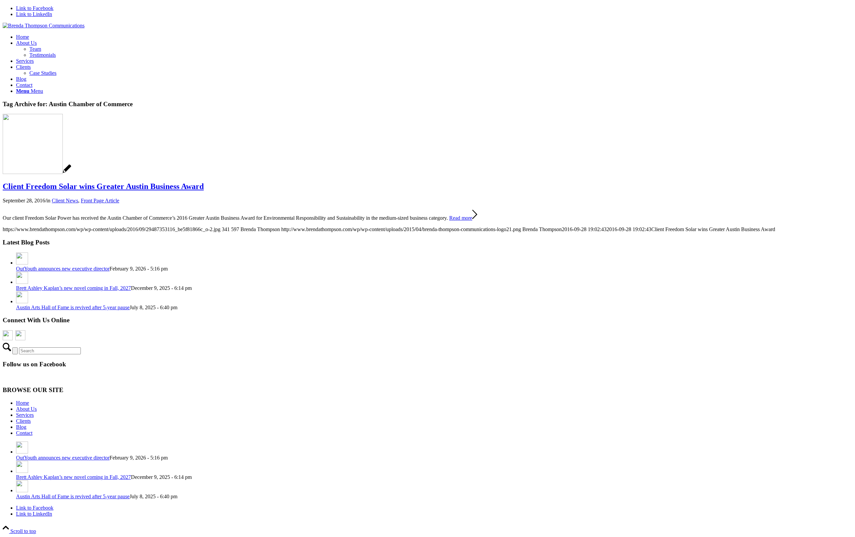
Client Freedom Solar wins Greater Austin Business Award (103, 186)
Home (22, 403)
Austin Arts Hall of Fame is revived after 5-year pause (73, 307)
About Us (26, 409)
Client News (65, 200)
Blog (21, 427)
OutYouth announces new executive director (63, 269)
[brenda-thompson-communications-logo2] (43, 25)
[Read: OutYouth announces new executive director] (22, 262)
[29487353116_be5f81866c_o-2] (37, 172)
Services (25, 415)
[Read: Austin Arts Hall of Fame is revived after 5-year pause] (22, 301)
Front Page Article (100, 200)
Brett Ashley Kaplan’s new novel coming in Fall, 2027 (73, 288)
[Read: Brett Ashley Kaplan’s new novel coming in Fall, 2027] (22, 282)
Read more (460, 218)
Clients (23, 421)
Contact (24, 433)
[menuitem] (434, 37)
